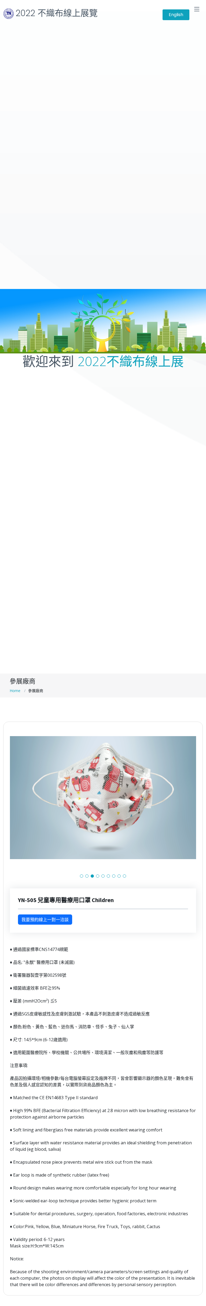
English (176, 15)
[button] (81, 876)
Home (15, 690)
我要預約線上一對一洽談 (45, 919)
